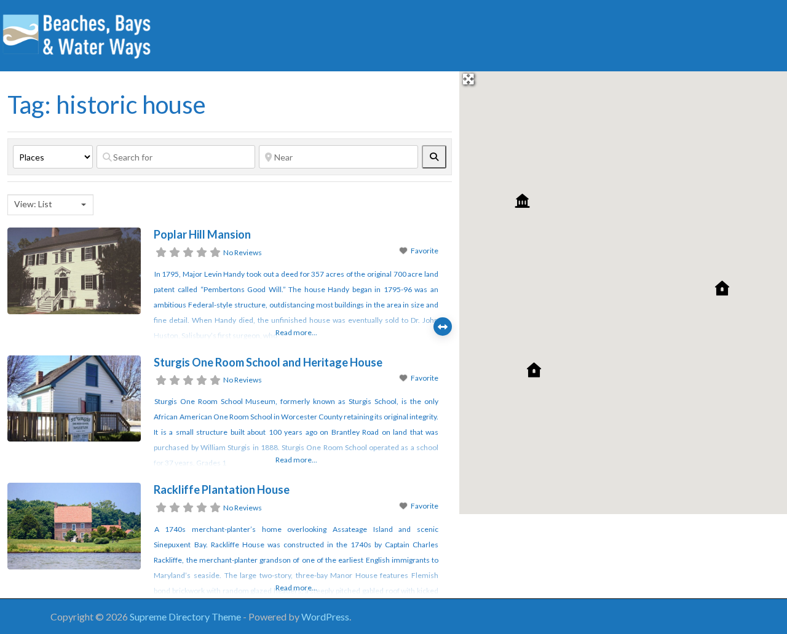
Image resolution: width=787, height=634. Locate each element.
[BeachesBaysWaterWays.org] (77, 33)
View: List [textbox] (33, 204)
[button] (722, 288)
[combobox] (50, 204)
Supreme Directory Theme (186, 616)
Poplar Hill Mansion (202, 234)
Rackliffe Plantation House (222, 489)
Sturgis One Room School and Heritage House (268, 362)
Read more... (296, 332)
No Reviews (242, 252)
